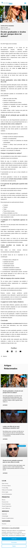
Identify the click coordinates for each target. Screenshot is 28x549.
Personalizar (14, 542)
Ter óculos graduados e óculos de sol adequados (14, 176)
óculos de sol (6, 119)
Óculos (2, 29)
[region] (14, 537)
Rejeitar (14, 546)
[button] (25, 3)
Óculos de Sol (7, 29)
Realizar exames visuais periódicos (11, 293)
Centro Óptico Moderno (8, 304)
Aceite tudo (14, 538)
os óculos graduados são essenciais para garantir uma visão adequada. (14, 88)
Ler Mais (5, 405)
